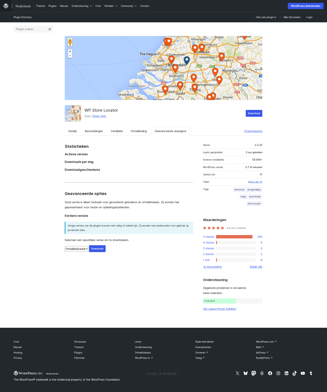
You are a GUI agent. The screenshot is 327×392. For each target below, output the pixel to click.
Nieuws (18, 347)
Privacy (18, 357)
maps (243, 196)
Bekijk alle (256, 266)
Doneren (202, 352)
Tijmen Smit (99, 116)
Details (72, 131)
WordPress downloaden (305, 5)
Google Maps (254, 189)
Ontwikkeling (139, 131)
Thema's (79, 347)
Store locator (254, 203)
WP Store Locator (101, 110)
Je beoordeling (212, 266)
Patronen (79, 357)
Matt (260, 347)
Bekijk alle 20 (255, 181)
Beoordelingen (94, 131)
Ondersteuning (253, 131)
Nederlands (52, 373)
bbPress (262, 352)
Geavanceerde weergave (170, 131)
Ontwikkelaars (143, 352)
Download (254, 113)
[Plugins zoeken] (49, 29)
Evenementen (203, 347)
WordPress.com (266, 341)
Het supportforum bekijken (219, 309)
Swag (200, 357)
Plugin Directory (23, 17)
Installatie (117, 131)
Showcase (80, 341)
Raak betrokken (205, 341)
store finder (255, 196)
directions (239, 189)
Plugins (78, 352)
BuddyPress (264, 357)
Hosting (18, 352)
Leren (138, 341)
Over (16, 341)
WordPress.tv (144, 357)
